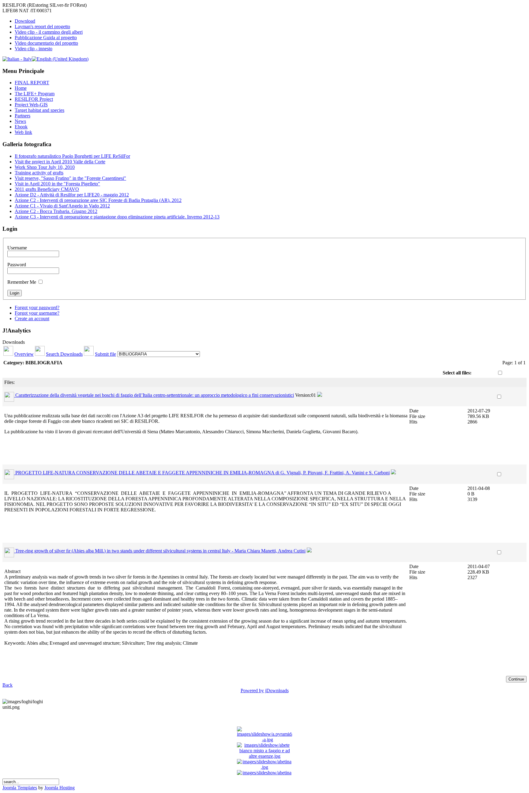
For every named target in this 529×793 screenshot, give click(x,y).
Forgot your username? (37, 313)
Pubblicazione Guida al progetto (46, 37)
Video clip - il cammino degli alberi (49, 32)
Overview (24, 354)
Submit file (105, 354)
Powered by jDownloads (265, 690)
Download (25, 21)
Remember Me (21, 282)
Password (16, 264)
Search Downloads (64, 354)
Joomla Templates (19, 787)
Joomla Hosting (59, 787)
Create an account (32, 318)
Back (7, 685)
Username (17, 247)
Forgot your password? (37, 307)
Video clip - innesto (33, 48)
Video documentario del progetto (46, 43)
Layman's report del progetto (42, 26)
